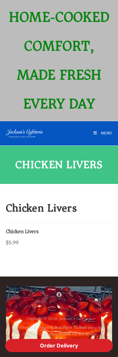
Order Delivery (59, 345)
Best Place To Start (71, 327)
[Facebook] (59, 294)
